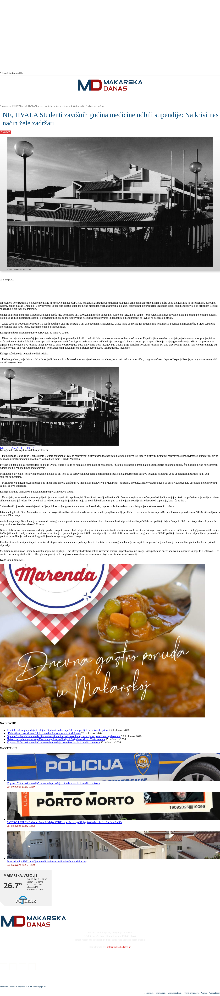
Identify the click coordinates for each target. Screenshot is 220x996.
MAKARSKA (17, 106)
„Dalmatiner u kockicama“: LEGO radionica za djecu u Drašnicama (44, 733)
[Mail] (211, 73)
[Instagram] (207, 73)
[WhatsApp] (55, 288)
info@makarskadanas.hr (119, 947)
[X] (42, 288)
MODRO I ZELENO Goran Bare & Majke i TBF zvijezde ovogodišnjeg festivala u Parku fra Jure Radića (64, 822)
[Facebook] (203, 73)
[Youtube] (215, 73)
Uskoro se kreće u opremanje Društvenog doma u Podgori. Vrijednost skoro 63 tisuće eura (56, 739)
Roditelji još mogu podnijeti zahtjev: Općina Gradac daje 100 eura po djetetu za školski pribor (57, 730)
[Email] (67, 288)
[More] (92, 288)
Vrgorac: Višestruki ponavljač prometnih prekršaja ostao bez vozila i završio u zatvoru (53, 742)
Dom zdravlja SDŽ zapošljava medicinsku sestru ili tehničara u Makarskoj (47, 861)
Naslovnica (5, 106)
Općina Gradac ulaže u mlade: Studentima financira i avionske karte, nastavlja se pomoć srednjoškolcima (63, 736)
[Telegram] (79, 288)
